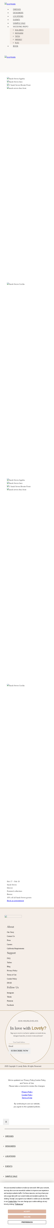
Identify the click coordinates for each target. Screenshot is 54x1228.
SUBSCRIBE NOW (19, 1050)
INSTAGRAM (19, 33)
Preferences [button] (19, 1204)
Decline (27, 1217)
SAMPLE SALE (19, 23)
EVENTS (16, 19)
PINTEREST (18, 39)
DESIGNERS (18, 12)
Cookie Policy (27, 1095)
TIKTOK (17, 36)
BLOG (17, 43)
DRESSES (17, 9)
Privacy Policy (27, 1092)
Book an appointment (15, 900)
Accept (27, 1211)
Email (11, 1046)
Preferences (27, 1222)
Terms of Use (27, 1098)
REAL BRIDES (19, 30)
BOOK (15, 46)
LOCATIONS (18, 16)
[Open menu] (10, 64)
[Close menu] (5, 1127)
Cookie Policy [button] (12, 1201)
